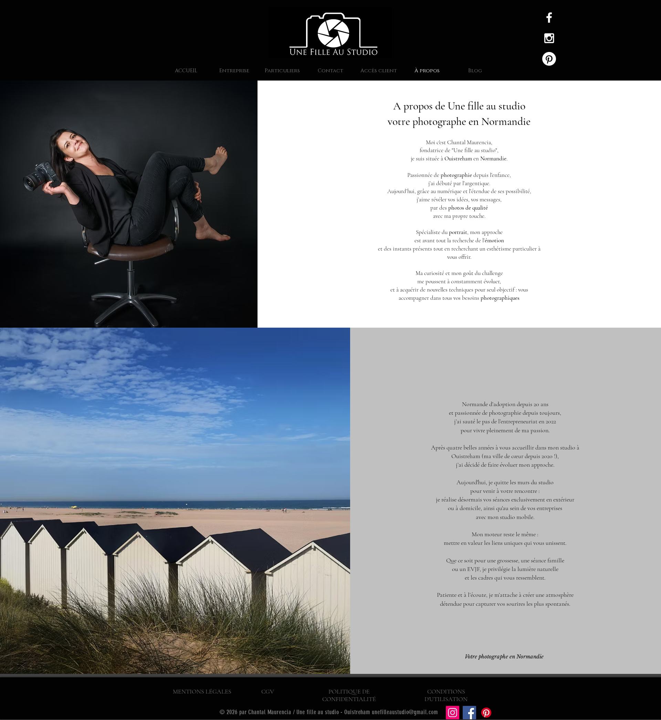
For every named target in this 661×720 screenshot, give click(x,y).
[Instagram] (452, 712)
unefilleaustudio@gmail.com (405, 712)
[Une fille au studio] (549, 38)
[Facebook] (469, 712)
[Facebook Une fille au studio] (549, 17)
